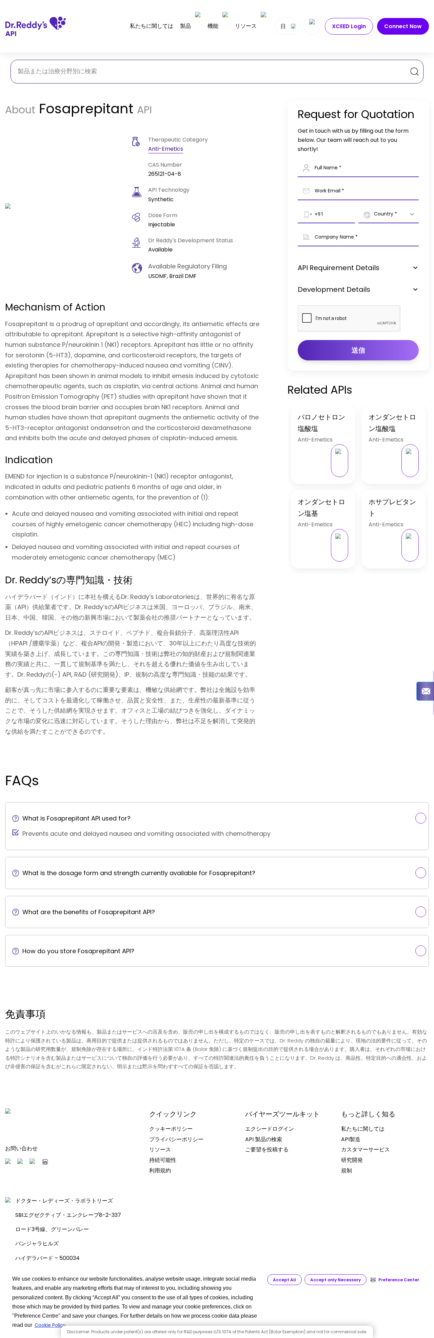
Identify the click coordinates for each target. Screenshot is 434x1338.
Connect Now (403, 26)
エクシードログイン (269, 1129)
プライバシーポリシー (176, 1139)
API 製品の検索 (263, 1139)
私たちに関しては (151, 26)
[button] (394, 1279)
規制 (346, 1170)
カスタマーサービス (365, 1149)
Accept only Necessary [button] (335, 1280)
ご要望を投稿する (267, 1149)
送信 (358, 350)
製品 (185, 26)
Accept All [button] (284, 1280)
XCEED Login (349, 26)
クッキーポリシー (171, 1129)
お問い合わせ (21, 1148)
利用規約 (160, 1170)
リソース (246, 26)
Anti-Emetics (165, 149)
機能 (213, 26)
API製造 (350, 1139)
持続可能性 (162, 1160)
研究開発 (352, 1160)
